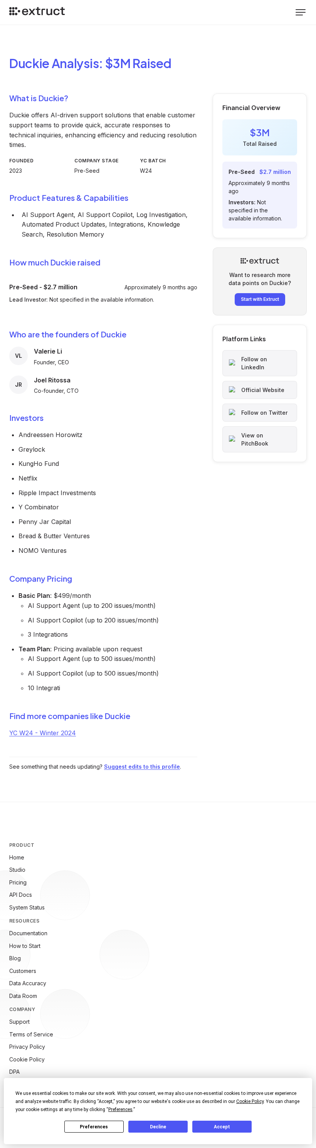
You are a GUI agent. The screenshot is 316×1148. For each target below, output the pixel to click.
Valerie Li (48, 351)
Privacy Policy (27, 1046)
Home (16, 857)
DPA (14, 1071)
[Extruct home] (37, 12)
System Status (27, 907)
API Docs (20, 894)
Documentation (28, 933)
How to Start (24, 946)
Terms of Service (31, 1034)
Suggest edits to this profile (142, 766)
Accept (222, 1127)
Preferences (94, 1127)
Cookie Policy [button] (250, 1101)
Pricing (18, 882)
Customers (22, 971)
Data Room (23, 996)
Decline (158, 1127)
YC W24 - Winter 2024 (42, 733)
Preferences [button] (120, 1109)
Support (19, 1021)
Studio (17, 869)
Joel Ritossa (52, 380)
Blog (15, 958)
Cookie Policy (27, 1059)
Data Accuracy (27, 983)
